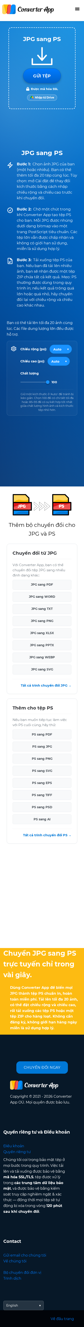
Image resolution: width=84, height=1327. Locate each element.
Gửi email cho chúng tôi (24, 1255)
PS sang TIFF (42, 795)
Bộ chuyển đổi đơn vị (22, 1272)
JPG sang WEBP (42, 657)
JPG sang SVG (42, 669)
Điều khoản (13, 1146)
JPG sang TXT (42, 609)
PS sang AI (42, 819)
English (12, 1305)
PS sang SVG (42, 771)
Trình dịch (12, 1278)
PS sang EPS (42, 783)
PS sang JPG (42, 746)
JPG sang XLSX (42, 633)
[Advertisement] (42, 897)
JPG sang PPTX (42, 645)
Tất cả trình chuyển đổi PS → (47, 835)
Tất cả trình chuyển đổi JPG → (46, 685)
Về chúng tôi (14, 1261)
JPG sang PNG (42, 621)
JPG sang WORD (42, 597)
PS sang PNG (42, 758)
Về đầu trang (62, 1319)
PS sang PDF (42, 734)
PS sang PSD (42, 807)
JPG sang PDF (42, 585)
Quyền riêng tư (17, 1152)
